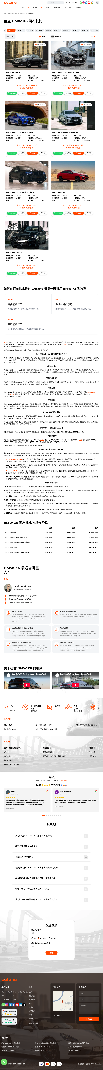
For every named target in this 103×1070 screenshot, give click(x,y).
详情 (43, 93)
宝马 (5, 342)
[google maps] (92, 2)
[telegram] (86, 2)
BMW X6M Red (59, 192)
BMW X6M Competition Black (20, 192)
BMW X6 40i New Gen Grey (65, 132)
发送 (51, 953)
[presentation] (39, 692)
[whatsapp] (81, 2)
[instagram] (83, 2)
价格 (30, 992)
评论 (30, 1015)
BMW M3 (85, 30)
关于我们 (32, 1011)
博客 (30, 1003)
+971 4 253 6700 (71, 2)
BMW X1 (75, 30)
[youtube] (89, 2)
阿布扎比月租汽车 (74, 1050)
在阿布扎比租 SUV (75, 1047)
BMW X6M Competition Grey (65, 72)
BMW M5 (94, 30)
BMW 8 (48, 30)
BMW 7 (57, 30)
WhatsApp (13, 93)
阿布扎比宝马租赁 (13, 13)
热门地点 (32, 996)
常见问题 (32, 1000)
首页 (5, 13)
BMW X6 (11, 30)
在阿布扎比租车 (40, 1050)
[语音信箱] (3, 1004)
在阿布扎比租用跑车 (9, 1050)
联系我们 (22, 93)
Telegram (54, 938)
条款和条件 (90, 1064)
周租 (42, 440)
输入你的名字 (36, 930)
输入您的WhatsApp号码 (41, 943)
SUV (66, 344)
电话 (35, 938)
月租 (80, 440)
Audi (12, 394)
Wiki (31, 1019)
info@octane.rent (9, 999)
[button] (43, 815)
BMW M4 (21, 30)
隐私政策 (81, 1064)
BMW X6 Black (13, 72)
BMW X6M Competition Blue (19, 132)
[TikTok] (24, 1004)
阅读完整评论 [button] (10, 808)
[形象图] (6, 1004)
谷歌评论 (63, 780)
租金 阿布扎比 (11, 1043)
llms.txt (98, 1064)
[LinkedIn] (20, 1004)
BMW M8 (39, 30)
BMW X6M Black (14, 252)
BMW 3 (30, 30)
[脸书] (13, 1004)
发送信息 (89, 1019)
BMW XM (66, 30)
